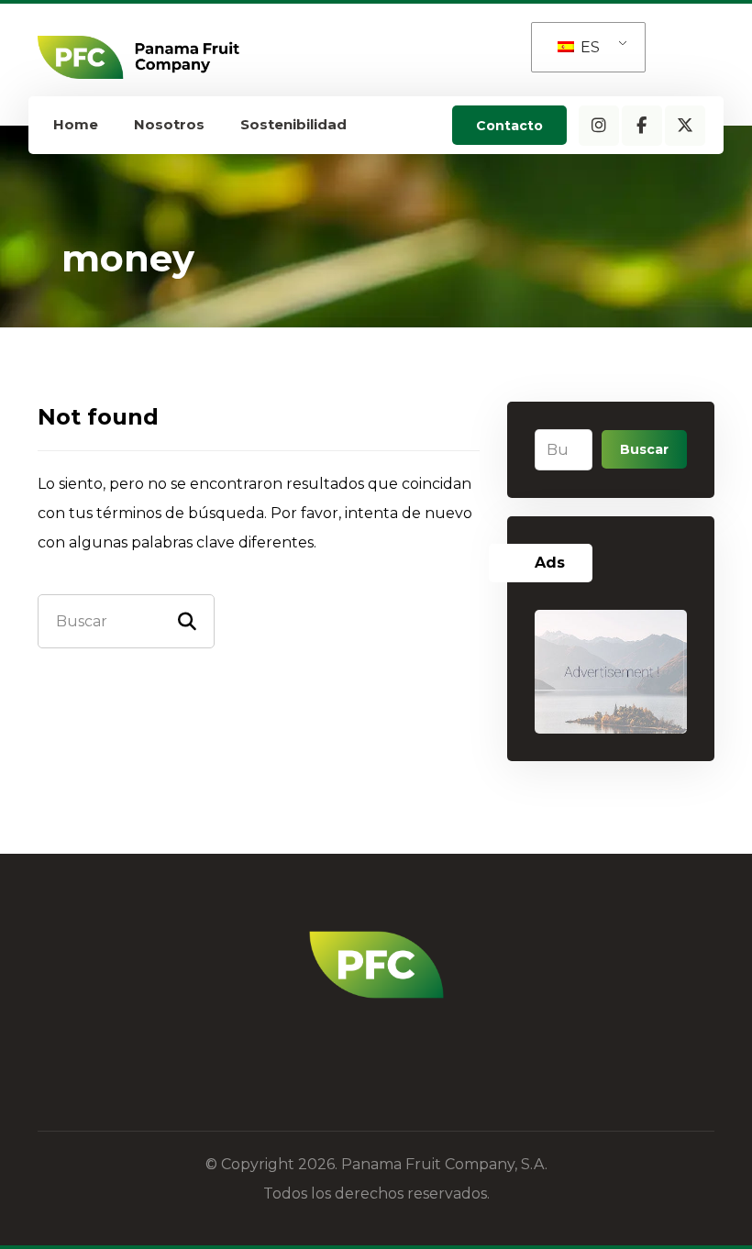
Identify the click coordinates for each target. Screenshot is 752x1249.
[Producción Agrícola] (138, 57)
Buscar (644, 449)
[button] (599, 125)
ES (588, 47)
